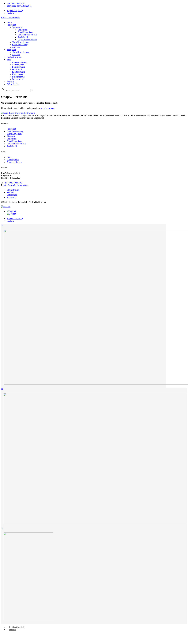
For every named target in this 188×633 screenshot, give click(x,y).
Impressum (11, 197)
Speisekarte (12, 139)
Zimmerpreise (13, 159)
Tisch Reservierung (15, 131)
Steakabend (12, 146)
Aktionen (11, 136)
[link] (32, 90)
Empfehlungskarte (14, 141)
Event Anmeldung (14, 134)
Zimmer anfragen (14, 162)
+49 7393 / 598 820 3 (16, 3)
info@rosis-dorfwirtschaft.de (19, 6)
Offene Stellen (13, 190)
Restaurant (11, 129)
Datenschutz (12, 195)
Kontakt (10, 192)
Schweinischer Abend (16, 144)
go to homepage (48, 108)
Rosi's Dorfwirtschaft (10, 17)
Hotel (9, 157)
